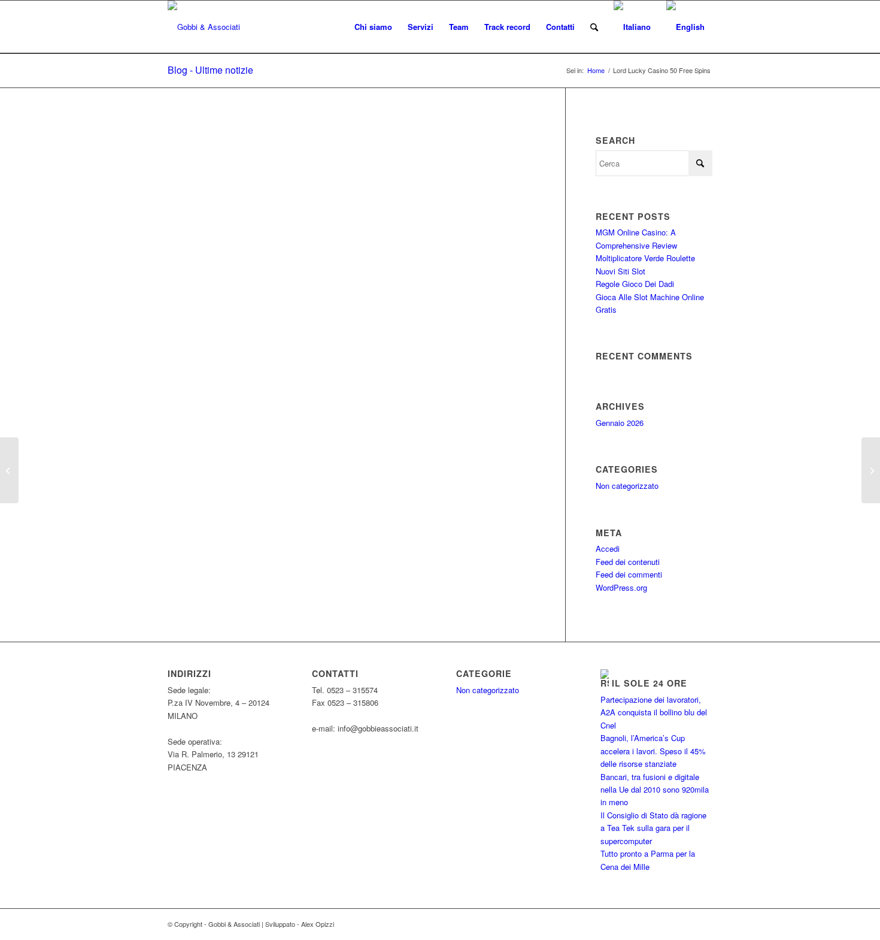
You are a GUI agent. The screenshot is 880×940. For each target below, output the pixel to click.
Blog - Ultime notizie (210, 70)
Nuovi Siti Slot (620, 271)
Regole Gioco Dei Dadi (635, 283)
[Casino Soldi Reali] (9, 470)
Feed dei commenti (629, 574)
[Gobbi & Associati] (204, 27)
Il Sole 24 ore (649, 683)
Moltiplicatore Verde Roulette (645, 258)
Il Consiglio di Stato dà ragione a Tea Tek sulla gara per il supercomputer (653, 828)
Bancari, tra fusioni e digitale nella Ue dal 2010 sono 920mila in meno (654, 789)
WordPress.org (621, 587)
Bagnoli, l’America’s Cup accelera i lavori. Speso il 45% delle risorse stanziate (653, 750)
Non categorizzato (627, 485)
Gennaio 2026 (620, 422)
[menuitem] (373, 27)
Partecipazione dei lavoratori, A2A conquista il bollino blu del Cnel (653, 712)
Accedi (608, 548)
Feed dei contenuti (628, 561)
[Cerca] (594, 27)
